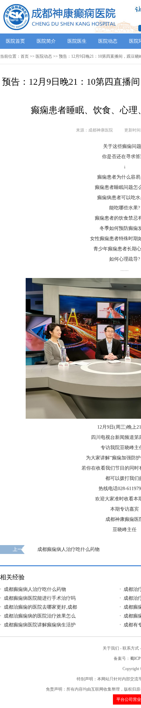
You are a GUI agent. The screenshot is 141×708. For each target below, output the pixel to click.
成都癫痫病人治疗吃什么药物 (68, 549)
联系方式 (131, 648)
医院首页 (15, 41)
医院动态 (107, 41)
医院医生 (77, 41)
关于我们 (111, 648)
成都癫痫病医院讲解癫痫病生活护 (40, 624)
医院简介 (46, 41)
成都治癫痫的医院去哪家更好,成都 (40, 607)
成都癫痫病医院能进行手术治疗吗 (40, 598)
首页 (25, 56)
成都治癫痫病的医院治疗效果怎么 (40, 616)
